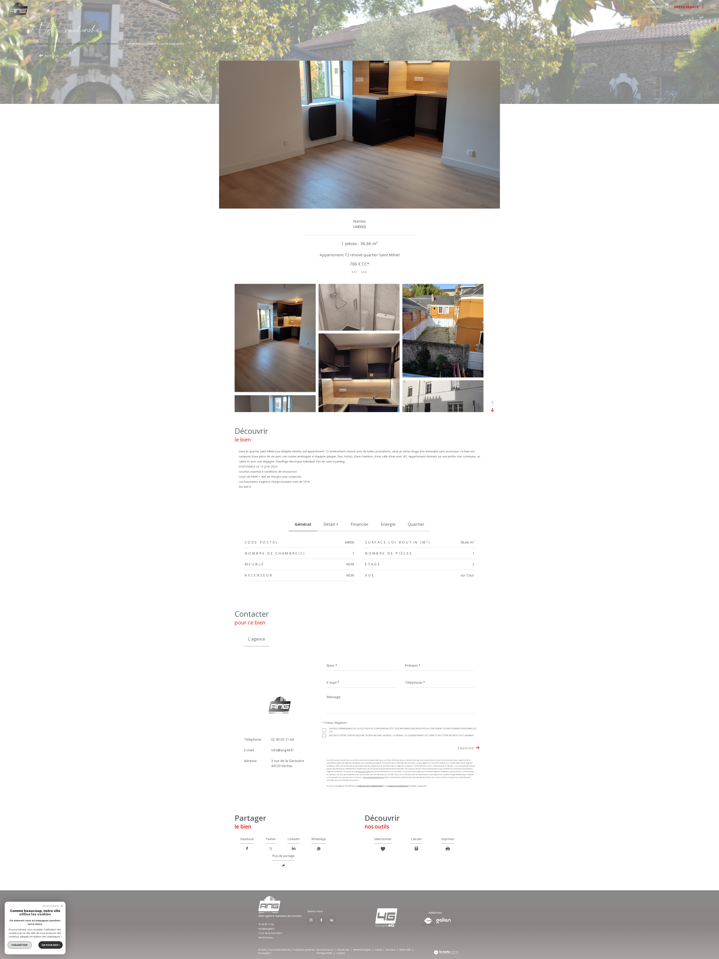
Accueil (43, 43)
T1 (123, 43)
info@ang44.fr (282, 750)
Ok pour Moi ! (51, 945)
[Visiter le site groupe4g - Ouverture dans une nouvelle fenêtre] (269, 912)
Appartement (110, 43)
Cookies (340, 953)
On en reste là (50, 906)
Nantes (94, 43)
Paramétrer (20, 945)
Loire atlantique (76, 43)
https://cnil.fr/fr (363, 771)
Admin (379, 949)
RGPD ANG (406, 949)
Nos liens (391, 949)
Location (57, 43)
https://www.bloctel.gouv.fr (374, 777)
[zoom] (275, 391)
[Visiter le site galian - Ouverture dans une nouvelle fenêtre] (443, 920)
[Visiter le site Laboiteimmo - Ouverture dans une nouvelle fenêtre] (446, 952)
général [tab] (303, 524)
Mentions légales (362, 949)
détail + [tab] (331, 524)
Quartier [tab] (416, 524)
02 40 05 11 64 (282, 739)
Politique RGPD (324, 953)
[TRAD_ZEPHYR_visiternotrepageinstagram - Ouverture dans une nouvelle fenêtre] (311, 920)
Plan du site (343, 949)
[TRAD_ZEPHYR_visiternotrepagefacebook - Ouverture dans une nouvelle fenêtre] (321, 920)
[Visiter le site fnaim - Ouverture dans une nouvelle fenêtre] (428, 921)
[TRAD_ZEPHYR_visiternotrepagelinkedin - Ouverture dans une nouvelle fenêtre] (331, 920)
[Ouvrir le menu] (713, 6)
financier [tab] (359, 524)
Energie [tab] (388, 524)
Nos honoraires (324, 949)
